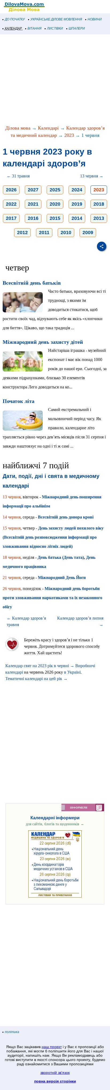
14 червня (12, 517)
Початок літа (18, 401)
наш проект (52, 1047)
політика (12, 1032)
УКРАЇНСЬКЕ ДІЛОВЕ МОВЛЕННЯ (56, 19)
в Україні (72, 672)
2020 (55, 204)
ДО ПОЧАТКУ (15, 19)
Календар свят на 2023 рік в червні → (39, 665)
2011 (44, 232)
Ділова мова (17, 128)
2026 (11, 189)
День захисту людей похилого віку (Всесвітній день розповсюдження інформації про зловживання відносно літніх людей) (53, 537)
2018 (98, 204)
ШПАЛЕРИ (77, 28)
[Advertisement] (55, 80)
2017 (11, 218)
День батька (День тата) (61, 557)
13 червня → (91, 176)
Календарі (48, 128)
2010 (66, 232)
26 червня (12, 588)
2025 (55, 189)
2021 (33, 204)
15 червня (12, 528)
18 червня (12, 557)
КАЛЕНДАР (13, 28)
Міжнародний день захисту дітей (43, 342)
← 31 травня (18, 176)
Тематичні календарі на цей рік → (36, 678)
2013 (98, 218)
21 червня (12, 577)
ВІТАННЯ (34, 28)
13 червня (12, 497)
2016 (33, 218)
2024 (77, 189)
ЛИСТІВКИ (55, 28)
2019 (77, 204)
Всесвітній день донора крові (65, 517)
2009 (87, 232)
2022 (11, 204)
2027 (33, 189)
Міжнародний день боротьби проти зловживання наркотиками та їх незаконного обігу (52, 597)
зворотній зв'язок (55, 1072)
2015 (55, 218)
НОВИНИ (95, 19)
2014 (77, 218)
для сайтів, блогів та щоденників (55, 824)
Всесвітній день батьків (32, 283)
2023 (69, 135)
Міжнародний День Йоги (62, 577)
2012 (22, 232)
